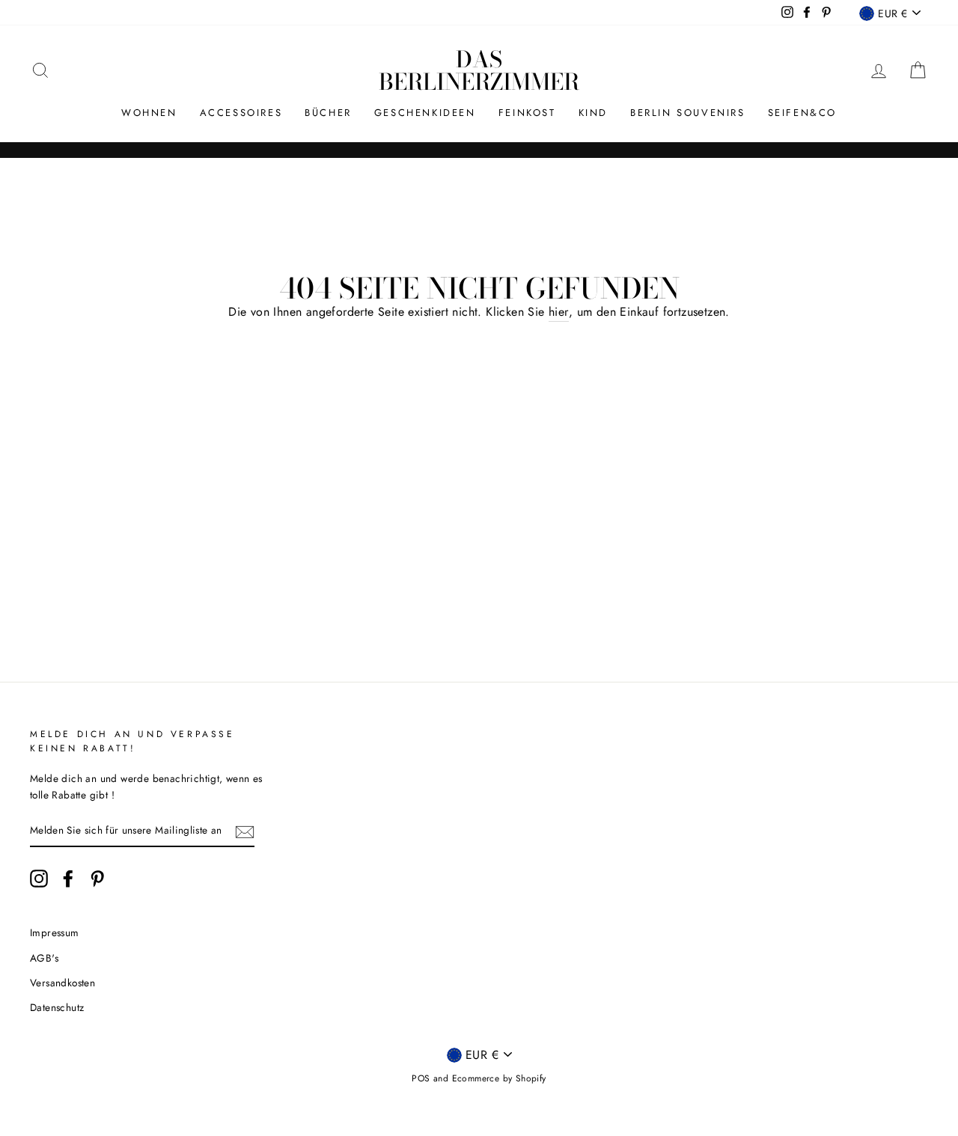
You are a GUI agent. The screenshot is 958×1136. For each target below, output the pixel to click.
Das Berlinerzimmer (479, 70)
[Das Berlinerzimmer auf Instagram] (39, 879)
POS (421, 1078)
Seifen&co (802, 113)
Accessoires (241, 113)
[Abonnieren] (244, 830)
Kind (593, 113)
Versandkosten (62, 982)
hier (559, 311)
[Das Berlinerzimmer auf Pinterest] (97, 879)
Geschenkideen (425, 113)
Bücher (328, 113)
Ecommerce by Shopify (499, 1078)
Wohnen (149, 113)
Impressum (54, 932)
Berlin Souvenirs (687, 113)
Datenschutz (57, 1007)
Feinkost (527, 113)
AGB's (44, 957)
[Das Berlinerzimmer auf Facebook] (68, 879)
